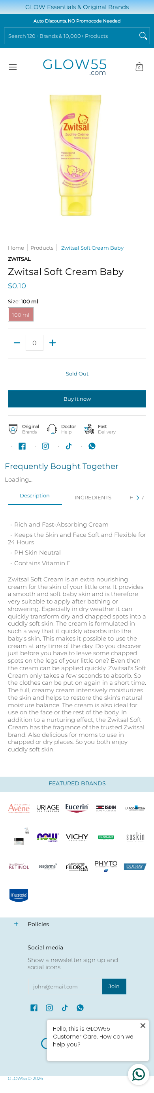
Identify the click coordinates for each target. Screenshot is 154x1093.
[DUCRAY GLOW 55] (135, 866)
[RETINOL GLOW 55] (19, 866)
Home (16, 248)
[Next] (137, 497)
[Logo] (48, 837)
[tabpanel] (77, 633)
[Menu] (12, 67)
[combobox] (70, 36)
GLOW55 (17, 1078)
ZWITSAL (19, 259)
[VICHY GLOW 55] (77, 837)
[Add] (52, 343)
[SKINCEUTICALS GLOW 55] (19, 837)
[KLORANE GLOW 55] (106, 837)
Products (41, 248)
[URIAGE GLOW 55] (48, 808)
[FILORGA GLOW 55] (77, 866)
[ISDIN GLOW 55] (106, 808)
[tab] (35, 498)
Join (114, 986)
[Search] (143, 36)
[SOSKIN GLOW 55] (135, 837)
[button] (139, 67)
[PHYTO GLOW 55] (106, 866)
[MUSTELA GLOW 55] (19, 895)
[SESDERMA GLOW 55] (48, 866)
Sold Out (77, 373)
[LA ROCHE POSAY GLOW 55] (135, 808)
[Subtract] (17, 343)
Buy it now (77, 399)
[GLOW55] (74, 67)
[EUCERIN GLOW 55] (77, 808)
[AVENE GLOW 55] (19, 808)
